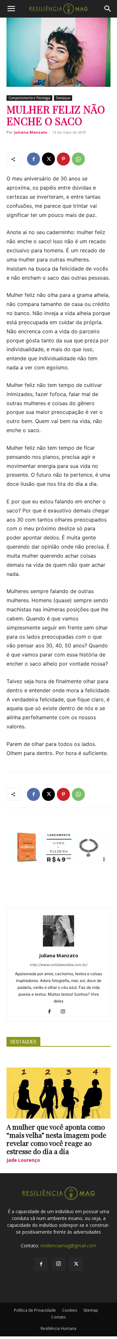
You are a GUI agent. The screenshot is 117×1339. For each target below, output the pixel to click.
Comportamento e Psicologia (29, 98)
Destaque (63, 98)
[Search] (108, 9)
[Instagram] (65, 1012)
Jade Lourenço (23, 1160)
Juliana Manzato (30, 132)
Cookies (69, 1310)
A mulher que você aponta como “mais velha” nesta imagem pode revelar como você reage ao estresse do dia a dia (56, 1139)
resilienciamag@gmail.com (68, 1245)
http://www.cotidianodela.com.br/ (58, 964)
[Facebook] (33, 159)
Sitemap (90, 1310)
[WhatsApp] (78, 159)
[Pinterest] (63, 159)
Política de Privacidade (35, 1310)
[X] (48, 159)
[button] (11, 9)
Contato (58, 1317)
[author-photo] (58, 946)
